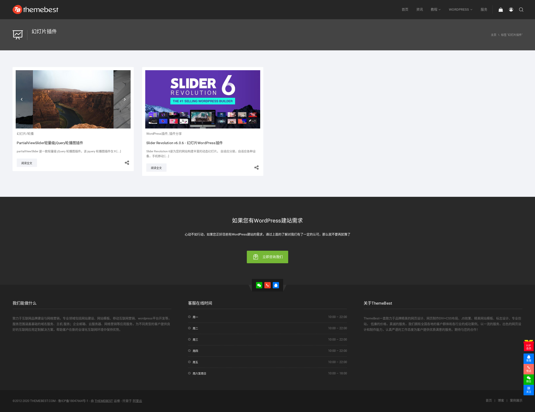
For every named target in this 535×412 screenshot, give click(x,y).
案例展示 (516, 400)
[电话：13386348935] (267, 285)
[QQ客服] (276, 285)
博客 (501, 400)
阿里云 (137, 401)
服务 (484, 9)
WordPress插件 (157, 134)
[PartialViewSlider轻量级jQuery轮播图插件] (73, 98)
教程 (434, 9)
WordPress (459, 9)
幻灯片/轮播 (25, 134)
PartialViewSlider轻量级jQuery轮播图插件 (50, 143)
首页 (405, 9)
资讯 (419, 9)
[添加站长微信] (259, 285)
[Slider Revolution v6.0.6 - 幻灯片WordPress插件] (202, 98)
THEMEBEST (104, 401)
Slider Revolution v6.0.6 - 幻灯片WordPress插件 (184, 143)
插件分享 (175, 134)
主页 (493, 34)
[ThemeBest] (35, 9)
